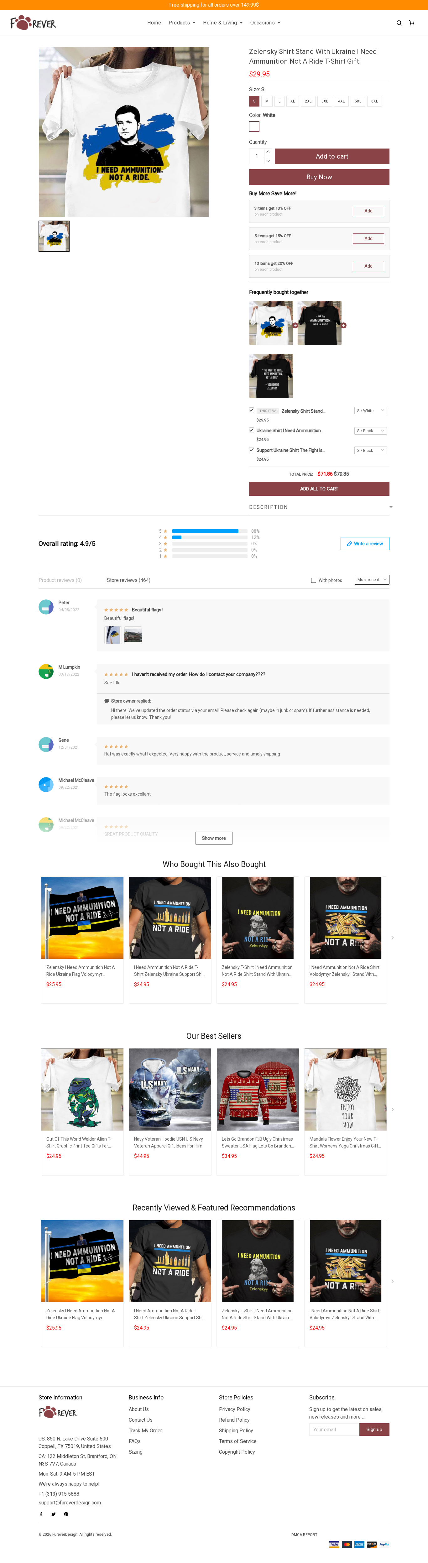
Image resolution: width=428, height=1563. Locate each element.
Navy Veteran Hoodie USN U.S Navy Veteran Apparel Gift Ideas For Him (168, 1142)
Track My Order (145, 1431)
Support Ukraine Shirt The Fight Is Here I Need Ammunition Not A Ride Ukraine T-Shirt (291, 450)
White (269, 115)
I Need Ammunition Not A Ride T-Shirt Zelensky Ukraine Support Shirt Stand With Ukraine (170, 971)
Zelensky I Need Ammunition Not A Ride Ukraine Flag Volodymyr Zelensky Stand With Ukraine (80, 971)
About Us (139, 1409)
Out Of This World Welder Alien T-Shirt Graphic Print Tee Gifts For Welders (79, 1143)
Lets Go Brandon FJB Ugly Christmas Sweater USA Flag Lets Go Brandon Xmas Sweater (257, 1143)
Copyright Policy (237, 1452)
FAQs (135, 1441)
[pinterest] (68, 1514)
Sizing (136, 1452)
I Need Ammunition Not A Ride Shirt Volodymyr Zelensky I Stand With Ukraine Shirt (344, 971)
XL (292, 101)
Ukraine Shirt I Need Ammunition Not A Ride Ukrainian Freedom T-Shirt (291, 430)
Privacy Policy (234, 1409)
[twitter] (55, 1514)
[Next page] (393, 939)
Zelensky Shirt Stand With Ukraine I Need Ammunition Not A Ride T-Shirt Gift (304, 411)
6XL (374, 101)
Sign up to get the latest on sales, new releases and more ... (346, 1413)
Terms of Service (238, 1441)
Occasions (262, 23)
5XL (358, 101)
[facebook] (43, 1514)
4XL (341, 101)
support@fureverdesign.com (70, 1503)
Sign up (375, 1429)
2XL (308, 101)
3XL (324, 101)
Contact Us (141, 1420)
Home (154, 23)
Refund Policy (234, 1420)
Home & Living (220, 23)
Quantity (258, 142)
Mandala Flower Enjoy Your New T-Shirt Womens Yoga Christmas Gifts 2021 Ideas (345, 1143)
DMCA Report (304, 1535)
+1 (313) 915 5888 (59, 1494)
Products (179, 23)
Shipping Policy (236, 1431)
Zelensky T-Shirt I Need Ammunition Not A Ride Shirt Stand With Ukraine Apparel (257, 971)
